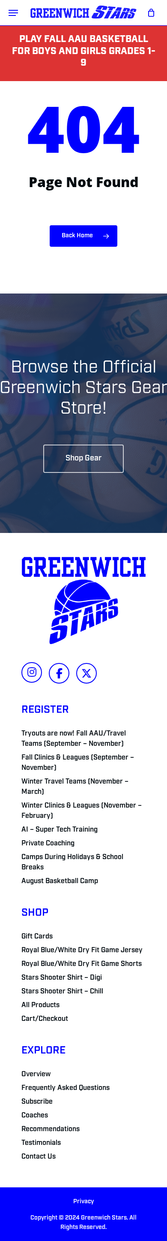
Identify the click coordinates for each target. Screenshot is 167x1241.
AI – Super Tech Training (59, 829)
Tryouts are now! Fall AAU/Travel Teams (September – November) (73, 739)
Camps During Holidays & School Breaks (72, 862)
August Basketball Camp (59, 881)
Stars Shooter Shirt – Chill (62, 991)
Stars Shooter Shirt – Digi (61, 978)
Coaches (34, 1115)
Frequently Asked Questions (65, 1088)
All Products (40, 1005)
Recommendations (50, 1129)
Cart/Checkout (44, 1019)
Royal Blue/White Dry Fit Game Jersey (82, 950)
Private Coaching (48, 843)
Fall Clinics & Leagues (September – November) (77, 763)
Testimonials (41, 1143)
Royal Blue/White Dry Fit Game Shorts (81, 964)
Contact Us (38, 1156)
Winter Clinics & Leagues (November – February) (81, 811)
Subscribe (37, 1102)
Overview (36, 1074)
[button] (13, 13)
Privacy (83, 1202)
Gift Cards (37, 936)
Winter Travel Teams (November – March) (74, 787)
